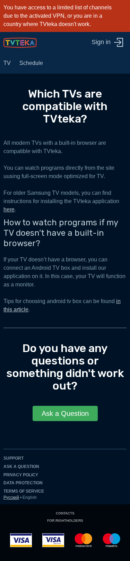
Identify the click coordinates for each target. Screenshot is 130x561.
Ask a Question (65, 413)
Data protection (23, 482)
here (9, 209)
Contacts (65, 513)
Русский (11, 497)
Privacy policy (20, 474)
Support (13, 458)
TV (7, 63)
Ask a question (21, 466)
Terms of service (23, 491)
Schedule (31, 63)
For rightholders (65, 520)
